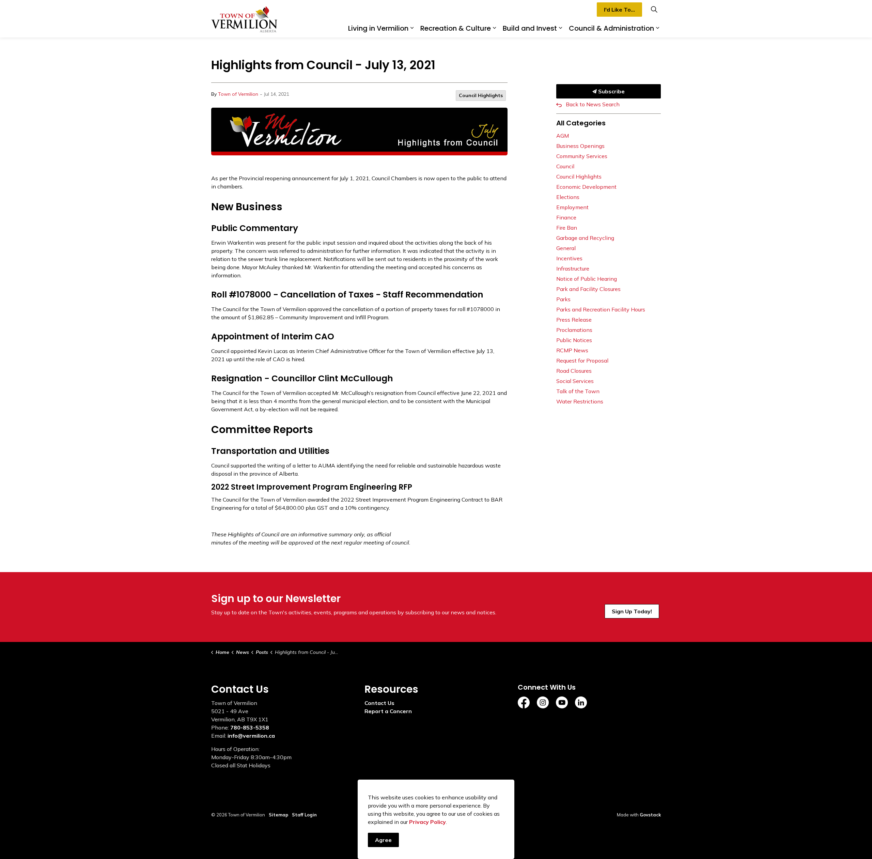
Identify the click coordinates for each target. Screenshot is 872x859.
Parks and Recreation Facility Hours (600, 309)
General (566, 248)
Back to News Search (593, 104)
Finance (566, 217)
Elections (567, 197)
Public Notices (574, 340)
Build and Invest (530, 28)
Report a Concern (388, 711)
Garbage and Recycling (585, 237)
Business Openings (580, 145)
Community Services (581, 156)
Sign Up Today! (632, 611)
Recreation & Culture (455, 28)
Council (565, 166)
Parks (563, 299)
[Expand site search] (654, 9)
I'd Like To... (619, 9)
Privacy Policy (427, 821)
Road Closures (574, 370)
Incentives (569, 258)
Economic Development (586, 186)
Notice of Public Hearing (586, 278)
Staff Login (304, 814)
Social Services (575, 381)
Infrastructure (572, 268)
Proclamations (574, 329)
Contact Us (379, 703)
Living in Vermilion (378, 28)
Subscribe (611, 91)
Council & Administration (611, 28)
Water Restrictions (579, 401)
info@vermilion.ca (251, 735)
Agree (383, 840)
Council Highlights (481, 95)
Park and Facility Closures (588, 289)
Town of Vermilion (238, 94)
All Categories (581, 123)
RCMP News (572, 350)
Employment (572, 207)
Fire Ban (566, 227)
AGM (562, 135)
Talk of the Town (578, 391)
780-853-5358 (249, 727)
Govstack (650, 814)
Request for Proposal (582, 360)
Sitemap (278, 814)
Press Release (574, 319)
